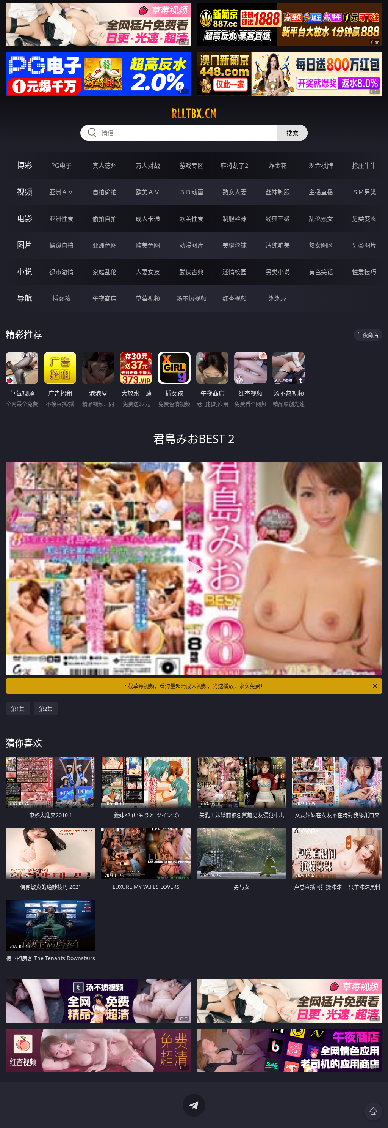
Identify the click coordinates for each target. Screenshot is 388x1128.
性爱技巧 (364, 272)
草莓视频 (148, 298)
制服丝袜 (234, 219)
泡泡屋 (278, 298)
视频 (24, 192)
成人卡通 (148, 219)
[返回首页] (373, 1111)
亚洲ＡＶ (61, 192)
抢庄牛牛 (364, 165)
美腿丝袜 (234, 245)
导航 (24, 298)
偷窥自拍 (61, 245)
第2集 (46, 708)
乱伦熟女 (321, 219)
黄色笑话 (321, 272)
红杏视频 (234, 298)
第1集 (18, 708)
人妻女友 (148, 272)
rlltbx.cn (194, 113)
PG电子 (61, 165)
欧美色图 (148, 245)
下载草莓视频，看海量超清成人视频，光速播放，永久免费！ (194, 685)
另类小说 (278, 272)
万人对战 (148, 165)
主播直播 (321, 192)
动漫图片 (191, 245)
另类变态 (364, 219)
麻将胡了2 (234, 165)
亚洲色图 (104, 245)
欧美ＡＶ (148, 192)
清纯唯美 (278, 245)
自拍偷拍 (104, 192)
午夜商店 (104, 298)
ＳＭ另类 (364, 192)
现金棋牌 (321, 165)
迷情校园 (234, 272)
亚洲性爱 (61, 219)
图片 (24, 245)
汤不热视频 (191, 298)
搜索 (292, 133)
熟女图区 (321, 245)
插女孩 (61, 298)
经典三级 (278, 219)
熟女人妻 (234, 192)
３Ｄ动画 (191, 192)
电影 (24, 218)
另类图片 (364, 245)
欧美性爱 (191, 219)
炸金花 (278, 165)
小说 (24, 272)
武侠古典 (191, 272)
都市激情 (61, 272)
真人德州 (104, 165)
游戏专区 (191, 165)
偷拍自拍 (104, 219)
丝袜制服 (278, 192)
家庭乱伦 (104, 272)
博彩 (24, 165)
